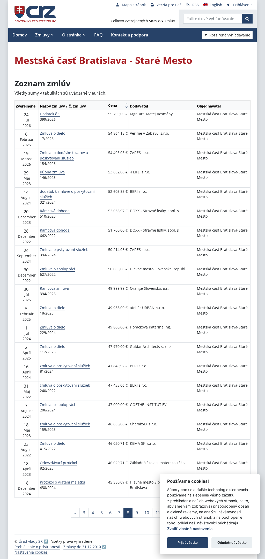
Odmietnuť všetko (232, 542)
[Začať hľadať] (247, 19)
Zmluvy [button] (42, 35)
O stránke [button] (72, 35)
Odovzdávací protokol (58, 462)
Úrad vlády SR (31, 541)
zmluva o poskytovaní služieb (65, 365)
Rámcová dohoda (55, 210)
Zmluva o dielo (52, 133)
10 (146, 513)
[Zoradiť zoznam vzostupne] (126, 103)
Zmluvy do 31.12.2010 (82, 546)
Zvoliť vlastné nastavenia (189, 528)
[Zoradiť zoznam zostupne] (126, 107)
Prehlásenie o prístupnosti (37, 546)
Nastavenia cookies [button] (31, 552)
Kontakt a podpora (129, 35)
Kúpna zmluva (52, 172)
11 (158, 513)
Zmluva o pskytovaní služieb (64, 249)
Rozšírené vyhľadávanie (229, 35)
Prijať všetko (188, 542)
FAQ (98, 35)
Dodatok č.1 (50, 113)
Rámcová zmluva (54, 288)
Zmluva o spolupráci (57, 268)
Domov (19, 35)
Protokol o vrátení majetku (62, 482)
